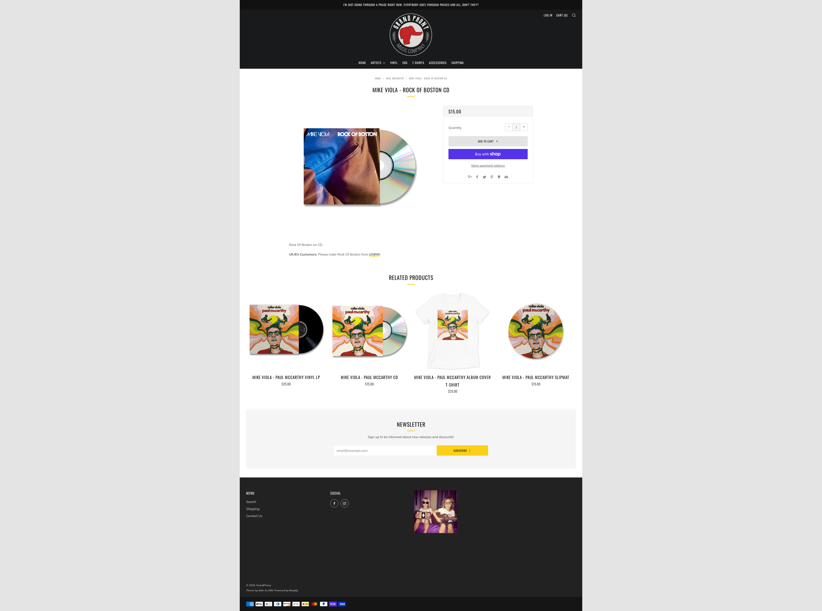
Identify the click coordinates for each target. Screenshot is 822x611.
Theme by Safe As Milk (259, 590)
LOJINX (374, 254)
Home (362, 62)
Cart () (562, 15)
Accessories (438, 62)
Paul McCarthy (395, 78)
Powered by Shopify (286, 590)
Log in (548, 15)
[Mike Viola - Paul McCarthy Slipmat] (536, 331)
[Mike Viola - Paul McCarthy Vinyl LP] (286, 331)
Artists (376, 62)
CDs (405, 62)
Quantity (455, 128)
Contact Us (254, 516)
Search (251, 502)
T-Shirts (418, 62)
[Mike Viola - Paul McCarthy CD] (369, 331)
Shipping (457, 62)
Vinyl (394, 62)
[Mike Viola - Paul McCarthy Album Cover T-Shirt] (453, 331)
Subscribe (460, 450)
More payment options (488, 166)
